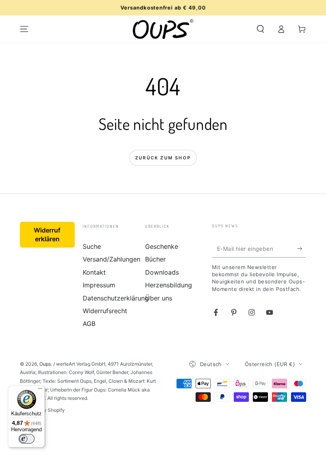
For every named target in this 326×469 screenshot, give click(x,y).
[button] (260, 29)
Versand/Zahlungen (111, 259)
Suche (92, 246)
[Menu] (24, 29)
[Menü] (40, 390)
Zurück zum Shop (163, 158)
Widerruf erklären (47, 234)
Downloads (162, 272)
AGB (89, 324)
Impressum (99, 285)
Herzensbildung (168, 285)
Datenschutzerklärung (116, 298)
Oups (45, 364)
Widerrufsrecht (105, 311)
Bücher (155, 259)
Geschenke (161, 246)
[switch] (27, 439)
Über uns (158, 298)
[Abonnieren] (301, 248)
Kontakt (94, 272)
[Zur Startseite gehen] (163, 29)
